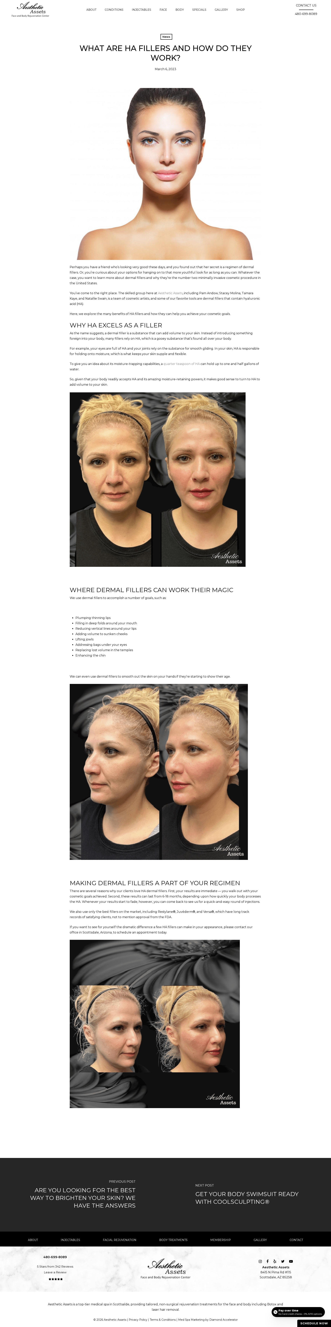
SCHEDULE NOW (314, 1323)
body (247, 1304)
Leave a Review (55, 1272)
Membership (220, 1240)
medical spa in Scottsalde (110, 1304)
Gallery (260, 1240)
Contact (296, 1240)
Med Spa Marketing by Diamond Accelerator (208, 1319)
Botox (271, 1304)
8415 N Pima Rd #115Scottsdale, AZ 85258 (276, 1272)
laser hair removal (165, 1309)
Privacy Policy (138, 1319)
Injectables (70, 1240)
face (232, 1304)
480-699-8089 (306, 14)
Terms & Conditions (163, 1319)
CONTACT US (306, 5)
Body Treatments (173, 1240)
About (33, 1240)
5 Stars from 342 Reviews (55, 1266)
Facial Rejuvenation (119, 1240)
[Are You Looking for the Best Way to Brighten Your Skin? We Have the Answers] (83, 1195)
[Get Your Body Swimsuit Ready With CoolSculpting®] (248, 1195)
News (166, 37)
